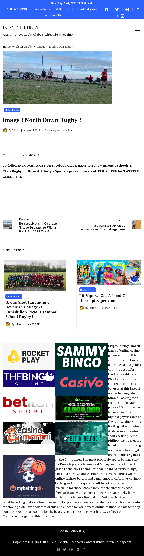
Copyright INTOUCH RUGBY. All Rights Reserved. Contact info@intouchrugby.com (72, 542)
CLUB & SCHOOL (17, 9)
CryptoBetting (118, 346)
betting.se (62, 483)
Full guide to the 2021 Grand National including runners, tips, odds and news (96, 469)
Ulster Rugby (11, 110)
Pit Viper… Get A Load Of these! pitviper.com (103, 298)
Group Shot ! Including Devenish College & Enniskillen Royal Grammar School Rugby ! (31, 309)
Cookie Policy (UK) (72, 531)
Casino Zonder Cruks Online (97, 473)
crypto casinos (71, 511)
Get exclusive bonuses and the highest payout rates (124, 412)
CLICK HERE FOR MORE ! (21, 155)
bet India (103, 497)
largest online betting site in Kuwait (124, 393)
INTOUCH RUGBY (21, 28)
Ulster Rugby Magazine (84, 9)
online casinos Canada (111, 507)
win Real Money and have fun (108, 464)
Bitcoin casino (45, 516)
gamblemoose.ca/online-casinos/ (117, 478)
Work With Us (53, 15)
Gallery (60, 9)
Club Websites (42, 9)
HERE (82, 165)
